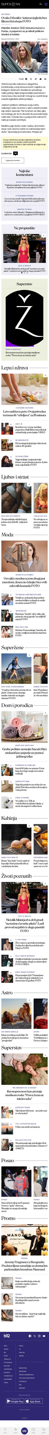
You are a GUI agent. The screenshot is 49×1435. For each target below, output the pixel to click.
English (22, 1352)
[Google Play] (15, 1401)
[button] (21, 272)
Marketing (23, 1368)
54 (15, 153)
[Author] (24, 318)
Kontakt (22, 1388)
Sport (6, 1349)
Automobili (8, 1379)
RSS (20, 1385)
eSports (7, 1373)
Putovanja (8, 1362)
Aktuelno (5, 14)
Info (5, 1346)
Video (21, 1346)
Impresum (22, 1371)
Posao (4, 1200)
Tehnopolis (8, 1376)
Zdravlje (7, 1359)
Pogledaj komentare (13, 160)
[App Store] (34, 1401)
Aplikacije (23, 1381)
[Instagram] (39, 1336)
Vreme (21, 1356)
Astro (36, 1032)
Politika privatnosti (27, 1378)
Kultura (7, 1366)
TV (20, 1349)
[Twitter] (35, 1336)
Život (6, 1356)
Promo (24, 1258)
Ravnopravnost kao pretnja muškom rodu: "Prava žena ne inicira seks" (23, 354)
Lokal (6, 1383)
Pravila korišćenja (26, 1375)
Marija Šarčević (13, 349)
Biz (5, 1352)
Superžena (8, 1369)
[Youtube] (44, 1336)
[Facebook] (30, 1336)
